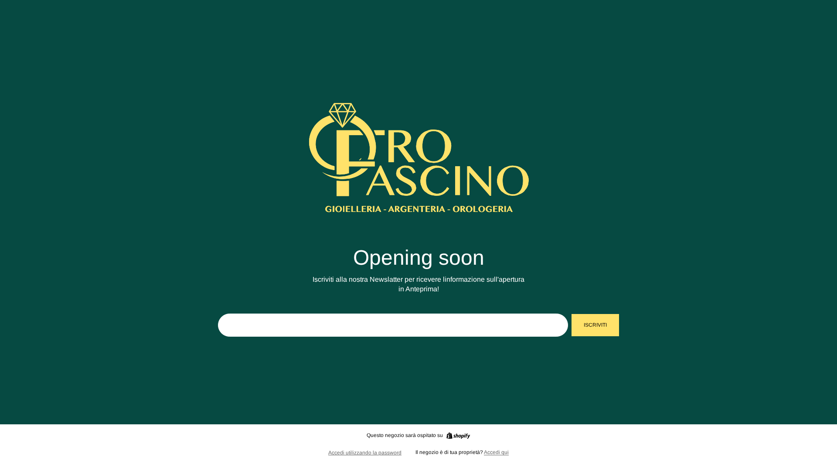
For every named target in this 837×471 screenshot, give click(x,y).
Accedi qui (496, 452)
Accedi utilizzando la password (364, 453)
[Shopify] (458, 435)
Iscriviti (595, 325)
